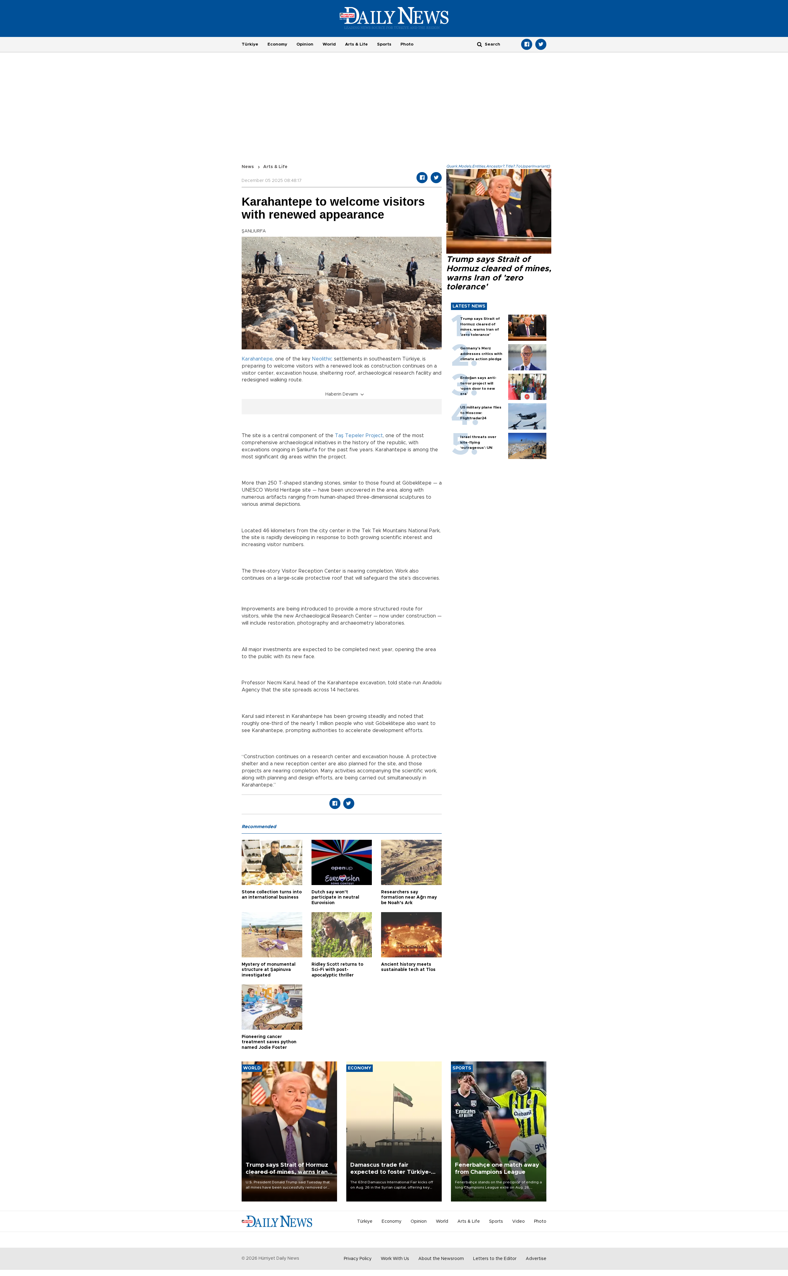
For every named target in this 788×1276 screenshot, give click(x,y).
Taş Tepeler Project (359, 435)
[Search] (479, 44)
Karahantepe (257, 358)
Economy (277, 44)
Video (518, 1221)
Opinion (304, 44)
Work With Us (395, 1259)
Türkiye (250, 44)
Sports (384, 44)
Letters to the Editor (495, 1259)
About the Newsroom (441, 1259)
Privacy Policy (358, 1259)
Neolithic (322, 358)
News (248, 167)
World (329, 44)
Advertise (536, 1259)
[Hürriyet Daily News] (394, 18)
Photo (406, 44)
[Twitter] (540, 44)
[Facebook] (526, 44)
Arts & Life (356, 44)
